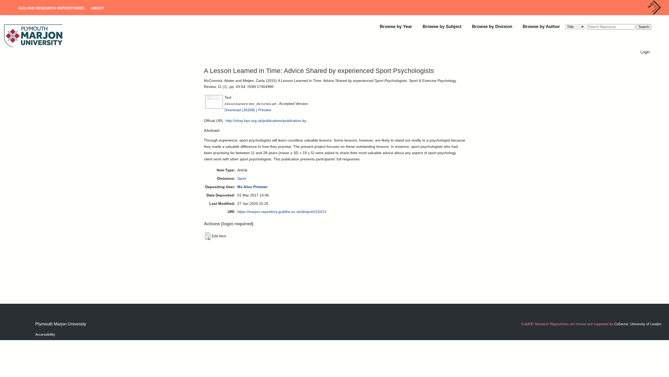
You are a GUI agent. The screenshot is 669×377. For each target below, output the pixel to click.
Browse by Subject (442, 26)
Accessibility (45, 334)
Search (643, 27)
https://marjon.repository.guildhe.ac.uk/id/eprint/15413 (281, 212)
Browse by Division (492, 26)
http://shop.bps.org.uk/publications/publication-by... (267, 121)
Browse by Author (541, 26)
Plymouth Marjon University (60, 324)
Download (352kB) (239, 110)
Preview (264, 110)
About (97, 8)
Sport (241, 178)
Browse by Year (396, 26)
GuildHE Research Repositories (51, 8)
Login (645, 52)
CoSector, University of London (637, 324)
